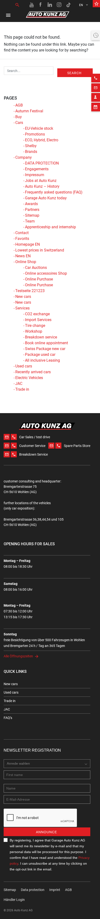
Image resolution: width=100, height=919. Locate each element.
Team (30, 221)
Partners (32, 209)
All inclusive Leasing (42, 360)
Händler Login (14, 900)
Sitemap (32, 215)
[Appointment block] (95, 107)
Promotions (35, 134)
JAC (18, 383)
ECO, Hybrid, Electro (41, 140)
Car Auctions (36, 267)
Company (23, 157)
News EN (23, 256)
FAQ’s (8, 718)
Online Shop (25, 261)
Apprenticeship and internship (50, 227)
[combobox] (47, 763)
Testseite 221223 (30, 290)
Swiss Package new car (45, 348)
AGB (19, 105)
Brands (31, 151)
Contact (22, 232)
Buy (18, 117)
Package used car (40, 354)
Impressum (34, 174)
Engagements (37, 169)
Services (22, 308)
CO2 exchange (37, 314)
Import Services (38, 319)
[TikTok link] (68, 4)
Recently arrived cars (33, 372)
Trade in (22, 389)
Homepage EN (27, 244)
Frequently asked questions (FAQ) (54, 192)
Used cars (23, 366)
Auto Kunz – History (42, 186)
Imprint (54, 890)
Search (74, 73)
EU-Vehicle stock (39, 128)
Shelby (31, 146)
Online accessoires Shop (46, 273)
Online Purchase (39, 279)
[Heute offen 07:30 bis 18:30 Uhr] (95, 35)
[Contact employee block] (95, 97)
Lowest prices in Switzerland (39, 250)
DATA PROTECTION (42, 163)
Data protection (32, 890)
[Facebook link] (40, 4)
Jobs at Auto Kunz (41, 180)
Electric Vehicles (29, 377)
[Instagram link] (59, 4)
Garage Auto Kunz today (46, 198)
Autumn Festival (29, 111)
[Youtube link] (31, 4)
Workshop (33, 331)
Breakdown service (41, 337)
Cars (19, 122)
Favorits (22, 238)
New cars (23, 296)
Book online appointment (46, 343)
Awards (31, 203)
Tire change (35, 325)
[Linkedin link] (50, 4)
